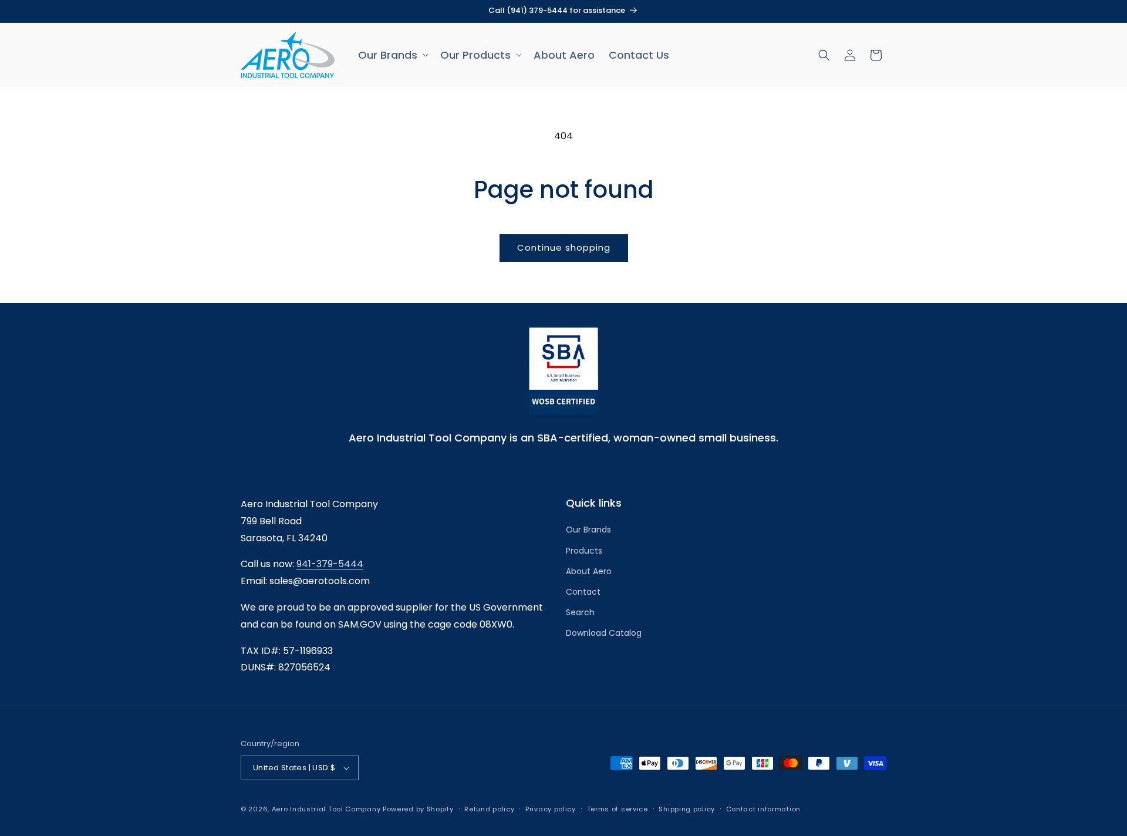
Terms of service (617, 809)
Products (584, 551)
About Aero (589, 571)
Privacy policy (550, 809)
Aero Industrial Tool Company (326, 809)
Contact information (763, 809)
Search (580, 612)
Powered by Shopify (418, 809)
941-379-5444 (329, 564)
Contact (583, 592)
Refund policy (489, 809)
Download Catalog (604, 633)
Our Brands (588, 529)
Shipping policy (687, 809)
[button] (392, 55)
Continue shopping (563, 247)
